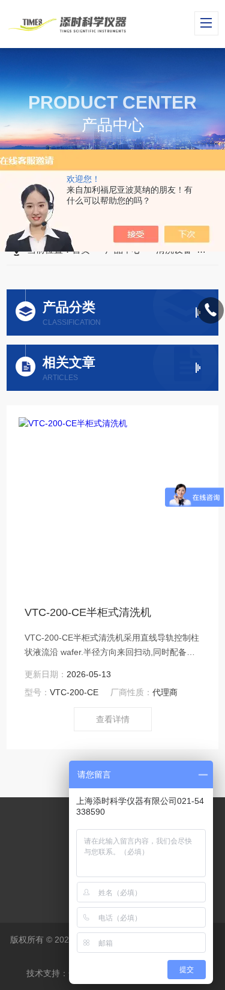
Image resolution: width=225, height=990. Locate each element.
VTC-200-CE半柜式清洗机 (88, 612)
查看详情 (113, 719)
